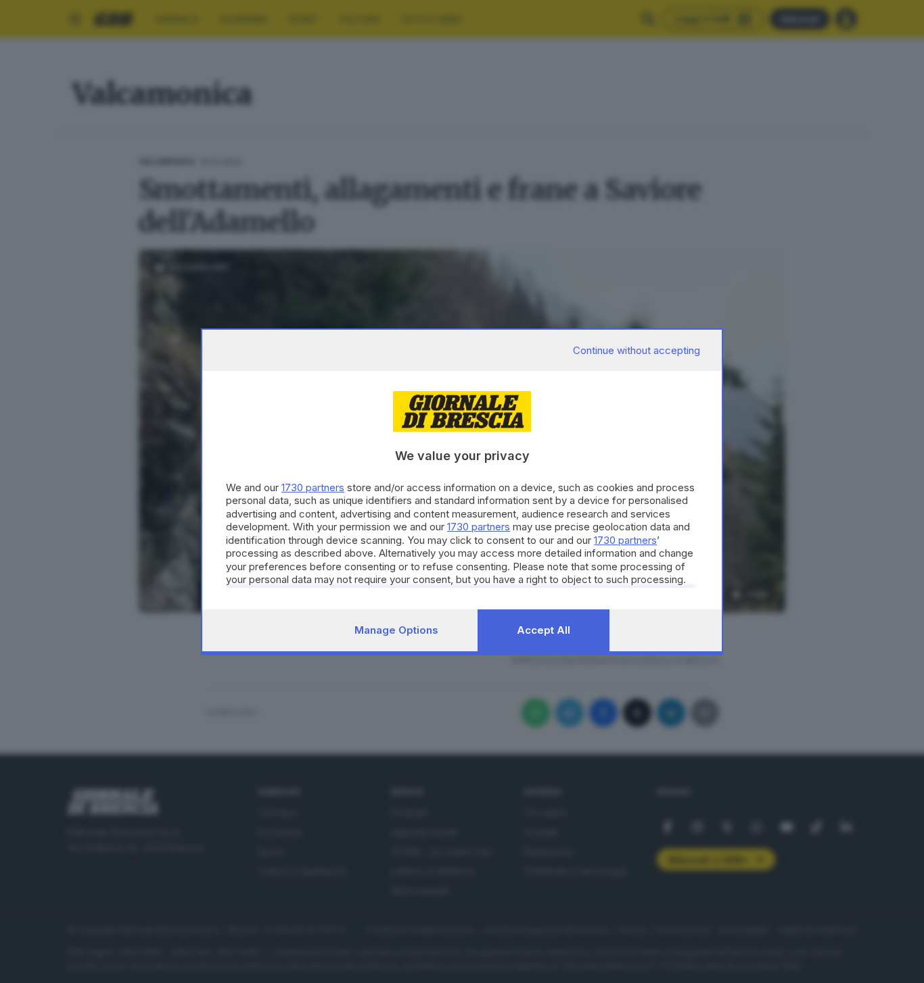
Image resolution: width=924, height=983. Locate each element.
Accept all (543, 630)
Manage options (396, 630)
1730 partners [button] (312, 487)
